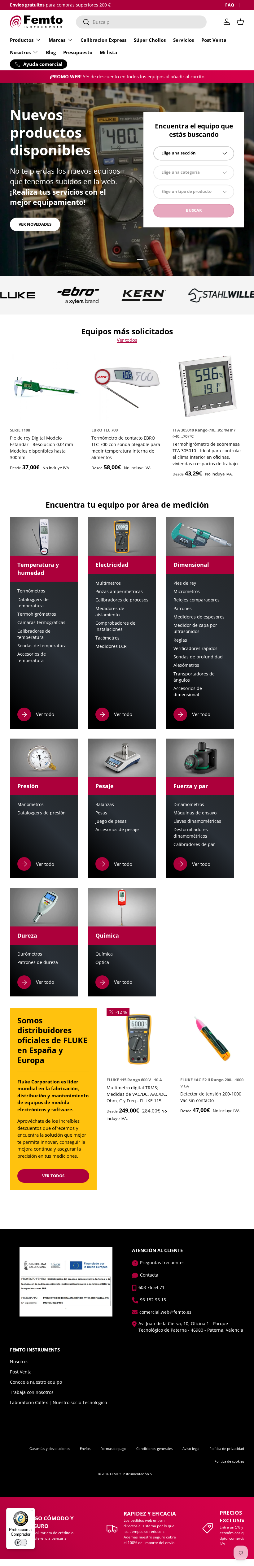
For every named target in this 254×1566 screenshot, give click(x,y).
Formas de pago (113, 1448)
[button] (240, 21)
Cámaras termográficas (41, 622)
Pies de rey (184, 583)
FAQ (229, 5)
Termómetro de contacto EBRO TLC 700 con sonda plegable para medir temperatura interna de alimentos (125, 447)
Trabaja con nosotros (32, 1392)
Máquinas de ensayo (195, 813)
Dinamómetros (188, 804)
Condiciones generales (154, 1448)
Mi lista (108, 52)
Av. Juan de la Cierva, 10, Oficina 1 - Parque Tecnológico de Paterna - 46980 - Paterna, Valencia (190, 1327)
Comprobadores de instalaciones (115, 626)
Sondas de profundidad (198, 657)
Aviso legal (190, 1448)
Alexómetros (186, 665)
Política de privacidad (226, 1448)
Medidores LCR (111, 646)
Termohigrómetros (36, 614)
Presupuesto (77, 52)
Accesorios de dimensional (187, 691)
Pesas (101, 813)
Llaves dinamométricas (197, 821)
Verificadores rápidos (195, 648)
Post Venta (213, 40)
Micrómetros (186, 591)
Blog (51, 52)
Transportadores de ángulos (194, 677)
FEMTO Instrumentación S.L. (132, 1474)
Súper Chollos (150, 40)
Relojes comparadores (196, 600)
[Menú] (31, 1511)
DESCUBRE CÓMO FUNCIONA (47, 219)
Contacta (149, 1275)
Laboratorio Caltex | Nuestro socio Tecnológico (58, 1402)
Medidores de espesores (199, 617)
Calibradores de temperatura (33, 634)
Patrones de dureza (37, 962)
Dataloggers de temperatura (33, 603)
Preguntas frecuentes (162, 1262)
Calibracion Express (103, 40)
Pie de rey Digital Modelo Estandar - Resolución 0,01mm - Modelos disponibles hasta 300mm (43, 447)
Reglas (180, 640)
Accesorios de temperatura (31, 657)
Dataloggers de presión (41, 813)
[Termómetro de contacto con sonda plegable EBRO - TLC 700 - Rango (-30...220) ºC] (127, 387)
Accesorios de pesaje (117, 829)
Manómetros (30, 804)
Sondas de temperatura (42, 646)
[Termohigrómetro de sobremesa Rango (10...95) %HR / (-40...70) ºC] (208, 387)
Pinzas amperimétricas (119, 591)
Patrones (182, 608)
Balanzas (104, 804)
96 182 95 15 (153, 1300)
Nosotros (19, 1361)
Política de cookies (229, 1461)
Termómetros (31, 591)
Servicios (183, 40)
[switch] (21, 1542)
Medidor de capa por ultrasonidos (195, 628)
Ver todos (127, 340)
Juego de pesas (111, 821)
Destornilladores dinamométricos (190, 833)
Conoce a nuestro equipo (36, 1382)
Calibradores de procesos (121, 600)
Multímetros (108, 583)
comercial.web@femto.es (165, 1312)
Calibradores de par (194, 844)
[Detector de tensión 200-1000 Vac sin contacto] (212, 1040)
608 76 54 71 (151, 1287)
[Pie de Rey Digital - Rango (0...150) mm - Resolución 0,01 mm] (45, 387)
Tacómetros (107, 638)
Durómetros (29, 954)
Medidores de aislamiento (109, 612)
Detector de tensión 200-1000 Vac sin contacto (210, 1097)
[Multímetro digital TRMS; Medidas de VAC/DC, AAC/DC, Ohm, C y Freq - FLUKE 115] (138, 1040)
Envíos (85, 1448)
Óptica (102, 962)
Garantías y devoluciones (49, 1448)
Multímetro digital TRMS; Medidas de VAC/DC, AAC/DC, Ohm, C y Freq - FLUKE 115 (137, 1094)
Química (104, 954)
